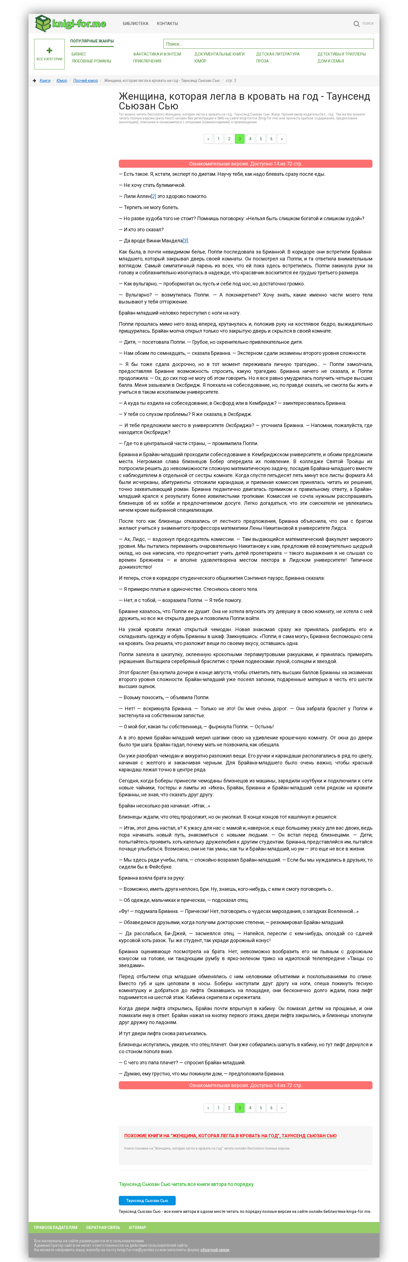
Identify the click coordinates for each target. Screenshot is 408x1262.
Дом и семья (331, 61)
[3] (185, 241)
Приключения (147, 61)
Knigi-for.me (75, 23)
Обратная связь (103, 1227)
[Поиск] (370, 43)
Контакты (167, 23)
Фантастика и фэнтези (157, 54)
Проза (262, 61)
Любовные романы (91, 61)
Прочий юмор (85, 80)
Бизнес (79, 54)
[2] (153, 196)
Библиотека (135, 23)
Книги (45, 80)
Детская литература (278, 54)
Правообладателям (55, 1227)
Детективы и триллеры (342, 54)
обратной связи (214, 1250)
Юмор (200, 61)
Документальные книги (220, 54)
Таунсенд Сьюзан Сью (147, 1200)
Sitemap (137, 1227)
